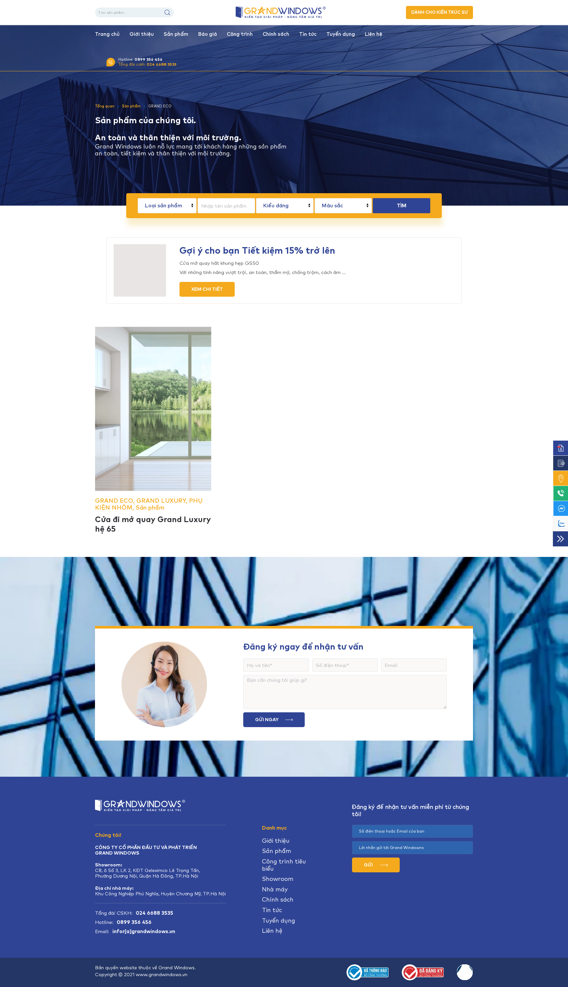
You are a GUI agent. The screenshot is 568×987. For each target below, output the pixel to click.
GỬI (369, 864)
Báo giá (207, 34)
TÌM (401, 205)
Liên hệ (373, 34)
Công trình (240, 34)
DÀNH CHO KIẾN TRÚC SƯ (439, 12)
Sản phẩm (176, 34)
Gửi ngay (267, 719)
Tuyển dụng (340, 34)
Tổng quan (104, 106)
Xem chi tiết (207, 289)
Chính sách (276, 34)
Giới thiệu (142, 34)
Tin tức (308, 34)
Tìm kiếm (167, 12)
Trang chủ (107, 34)
